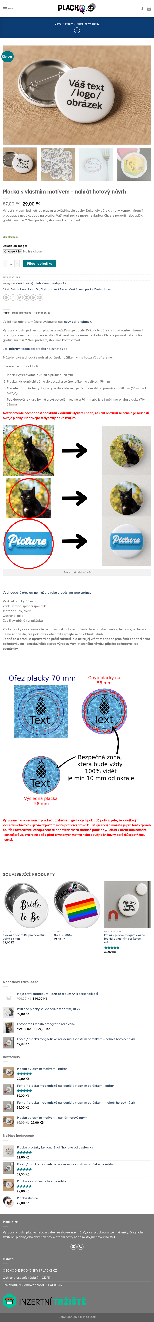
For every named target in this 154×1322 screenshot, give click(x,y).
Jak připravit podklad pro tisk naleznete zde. (35, 349)
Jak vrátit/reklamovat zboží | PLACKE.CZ (33, 1285)
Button (15, 289)
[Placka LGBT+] (77, 904)
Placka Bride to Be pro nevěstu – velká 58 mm (24, 936)
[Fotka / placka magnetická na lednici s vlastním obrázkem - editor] (127, 904)
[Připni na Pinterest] (33, 297)
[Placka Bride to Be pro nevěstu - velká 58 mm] (26, 904)
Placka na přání (50, 289)
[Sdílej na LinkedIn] (40, 297)
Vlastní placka (102, 289)
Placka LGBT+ (63, 935)
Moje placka (27, 289)
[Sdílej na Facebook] (13, 297)
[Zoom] (7, 140)
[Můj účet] (142, 9)
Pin (37, 289)
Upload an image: (15, 246)
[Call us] (80, 1247)
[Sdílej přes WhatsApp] (6, 297)
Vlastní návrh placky (87, 23)
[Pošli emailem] (26, 297)
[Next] (143, 95)
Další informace (21, 312)
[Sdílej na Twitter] (20, 297)
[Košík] (149, 9)
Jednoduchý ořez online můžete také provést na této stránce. (47, 592)
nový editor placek (77, 322)
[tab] (6, 312)
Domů (58, 23)
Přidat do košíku (39, 263)
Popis (6, 312)
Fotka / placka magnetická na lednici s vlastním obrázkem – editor (124, 938)
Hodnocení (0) (42, 312)
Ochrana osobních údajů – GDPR (26, 1278)
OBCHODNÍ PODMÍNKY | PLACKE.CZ (30, 1270)
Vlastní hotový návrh (28, 283)
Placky (69, 23)
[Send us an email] (73, 1247)
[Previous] (10, 95)
